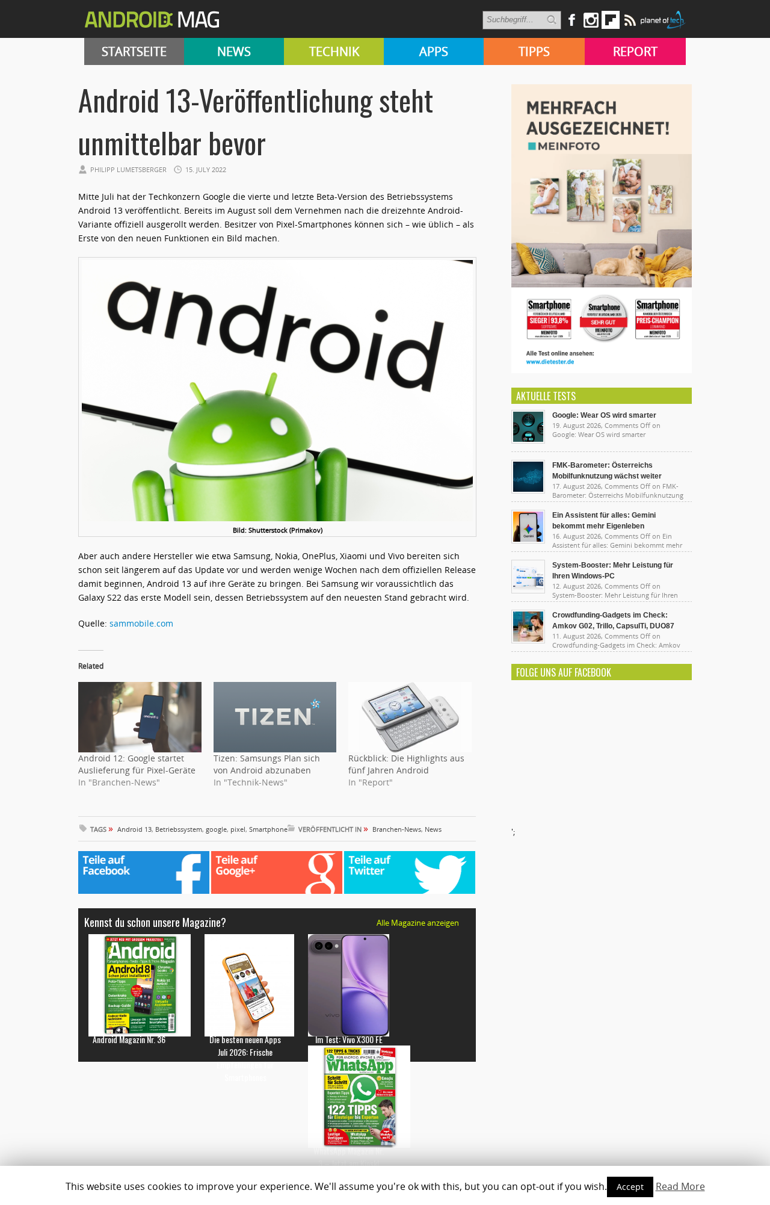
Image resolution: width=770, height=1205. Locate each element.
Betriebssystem (178, 829)
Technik (334, 51)
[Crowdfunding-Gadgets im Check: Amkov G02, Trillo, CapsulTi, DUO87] (528, 640)
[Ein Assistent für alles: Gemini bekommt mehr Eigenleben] (528, 540)
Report (635, 51)
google (216, 829)
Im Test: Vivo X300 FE (349, 1039)
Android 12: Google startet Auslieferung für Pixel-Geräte (137, 764)
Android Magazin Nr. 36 (129, 1039)
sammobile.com (141, 623)
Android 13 (134, 829)
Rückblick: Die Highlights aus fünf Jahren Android (406, 764)
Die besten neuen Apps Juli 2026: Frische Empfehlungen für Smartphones (245, 1058)
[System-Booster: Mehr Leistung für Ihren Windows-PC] (528, 590)
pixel (237, 829)
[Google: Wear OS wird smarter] (528, 440)
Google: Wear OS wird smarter (604, 415)
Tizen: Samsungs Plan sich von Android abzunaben (267, 764)
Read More (680, 1186)
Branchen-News (396, 829)
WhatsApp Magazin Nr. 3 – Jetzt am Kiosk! (348, 1156)
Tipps (534, 51)
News (234, 51)
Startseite (134, 51)
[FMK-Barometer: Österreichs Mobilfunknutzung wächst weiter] (528, 490)
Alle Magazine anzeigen (418, 922)
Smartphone (268, 829)
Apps (433, 51)
